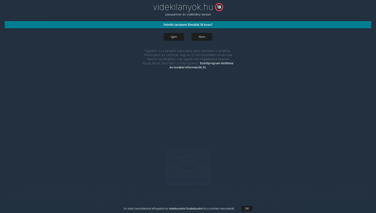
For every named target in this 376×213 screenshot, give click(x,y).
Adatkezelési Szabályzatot (186, 208)
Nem (202, 37)
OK (247, 208)
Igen (174, 37)
